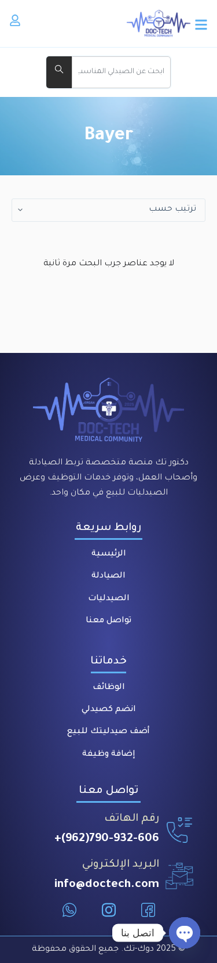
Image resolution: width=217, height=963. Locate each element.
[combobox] (121, 72)
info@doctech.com (106, 885)
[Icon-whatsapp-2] (69, 910)
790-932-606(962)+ (106, 839)
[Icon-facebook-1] (148, 910)
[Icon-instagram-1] (109, 910)
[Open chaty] (184, 932)
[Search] (59, 72)
